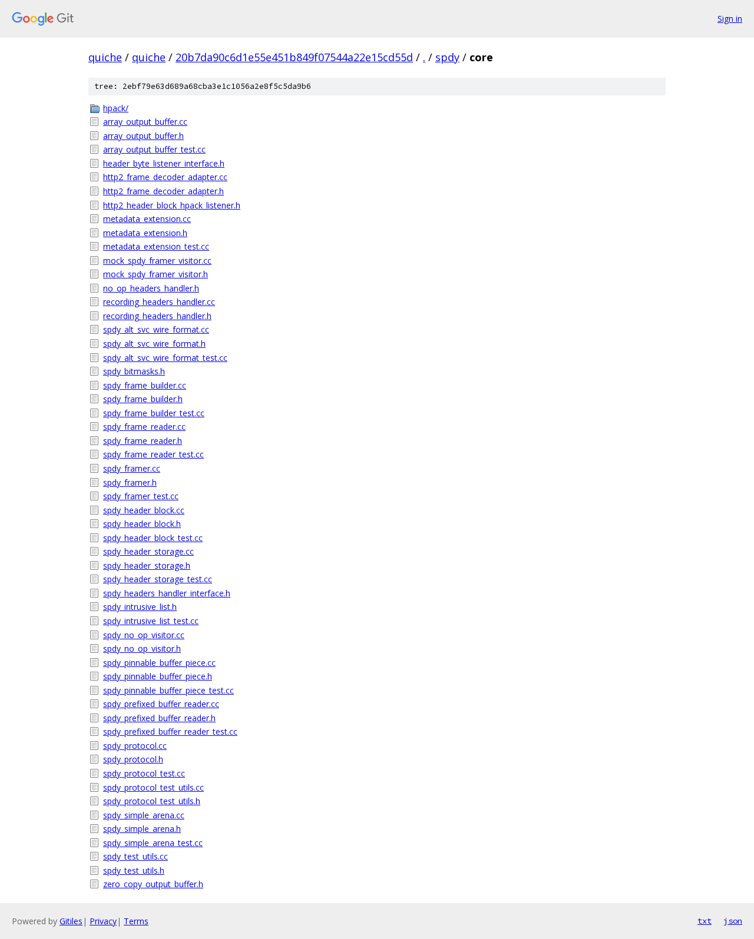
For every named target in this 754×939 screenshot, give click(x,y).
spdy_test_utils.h (133, 870)
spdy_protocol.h (133, 759)
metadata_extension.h (145, 232)
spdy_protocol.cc (135, 745)
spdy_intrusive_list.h (140, 606)
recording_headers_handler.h (157, 315)
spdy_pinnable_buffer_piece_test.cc (168, 690)
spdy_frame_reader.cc (144, 426)
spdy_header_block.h (142, 523)
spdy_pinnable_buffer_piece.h (157, 676)
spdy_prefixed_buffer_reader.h (159, 718)
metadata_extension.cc (147, 218)
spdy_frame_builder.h (143, 398)
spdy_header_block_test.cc (153, 537)
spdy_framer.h (130, 482)
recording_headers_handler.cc (159, 301)
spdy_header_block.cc (143, 510)
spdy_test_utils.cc (135, 856)
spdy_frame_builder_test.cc (153, 413)
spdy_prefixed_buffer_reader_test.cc (170, 731)
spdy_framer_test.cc (140, 496)
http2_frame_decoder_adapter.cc (165, 177)
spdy (447, 57)
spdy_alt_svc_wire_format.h (154, 343)
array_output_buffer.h (143, 135)
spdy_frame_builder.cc (144, 385)
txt (704, 920)
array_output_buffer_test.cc (154, 149)
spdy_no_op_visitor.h (142, 648)
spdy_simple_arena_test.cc (153, 842)
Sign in (729, 18)
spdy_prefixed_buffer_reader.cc (161, 703)
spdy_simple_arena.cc (143, 815)
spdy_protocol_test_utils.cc (153, 787)
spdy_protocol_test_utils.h (151, 801)
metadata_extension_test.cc (156, 246)
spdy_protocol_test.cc (144, 773)
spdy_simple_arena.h (142, 828)
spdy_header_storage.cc (148, 551)
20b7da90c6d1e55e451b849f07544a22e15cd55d (294, 57)
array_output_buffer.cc (145, 121)
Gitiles (70, 921)
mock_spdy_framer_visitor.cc (157, 260)
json (732, 920)
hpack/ (115, 108)
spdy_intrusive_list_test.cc (151, 620)
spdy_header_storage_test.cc (157, 579)
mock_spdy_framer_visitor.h (155, 274)
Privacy (103, 921)
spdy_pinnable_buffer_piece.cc (159, 662)
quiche (105, 57)
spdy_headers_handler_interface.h (166, 593)
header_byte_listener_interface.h (163, 163)
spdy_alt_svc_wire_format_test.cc (165, 357)
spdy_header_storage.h (146, 565)
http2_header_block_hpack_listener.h (171, 205)
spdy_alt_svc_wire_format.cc (156, 329)
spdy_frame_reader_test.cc (153, 454)
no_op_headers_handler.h (151, 288)
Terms (136, 921)
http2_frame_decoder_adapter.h (163, 191)
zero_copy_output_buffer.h (153, 884)
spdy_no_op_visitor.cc (143, 635)
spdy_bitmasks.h (134, 371)
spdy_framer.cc (131, 468)
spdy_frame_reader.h (142, 440)
